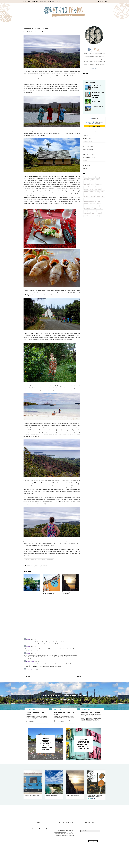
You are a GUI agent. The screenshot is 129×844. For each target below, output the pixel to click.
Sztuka (100, 208)
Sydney (95, 208)
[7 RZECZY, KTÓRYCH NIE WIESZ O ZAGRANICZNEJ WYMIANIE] (45, 759)
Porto (96, 198)
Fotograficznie (87, 152)
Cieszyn (92, 181)
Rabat (99, 201)
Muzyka (98, 194)
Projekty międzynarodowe (90, 201)
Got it (96, 841)
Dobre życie (86, 143)
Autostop (85, 135)
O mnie (28, 1)
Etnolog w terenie (88, 146)
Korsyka (86, 189)
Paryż (103, 196)
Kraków (91, 189)
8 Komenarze (44, 31)
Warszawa (100, 210)
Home (23, 1)
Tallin (85, 210)
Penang (86, 198)
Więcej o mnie (94, 68)
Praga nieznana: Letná (97, 106)
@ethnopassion (64, 813)
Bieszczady (86, 179)
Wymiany (99, 213)
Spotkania (86, 206)
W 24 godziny (86, 165)
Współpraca (43, 1)
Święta (97, 215)
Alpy (89, 177)
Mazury (102, 191)
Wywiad (86, 215)
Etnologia (27, 559)
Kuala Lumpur (98, 189)
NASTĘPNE (78, 676)
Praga (101, 198)
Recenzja (85, 160)
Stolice (92, 206)
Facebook (36, 565)
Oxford (98, 196)
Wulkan (93, 213)
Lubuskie (97, 191)
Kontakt (58, 1)
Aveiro (93, 177)
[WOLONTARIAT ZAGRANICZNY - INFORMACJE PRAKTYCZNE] (83, 759)
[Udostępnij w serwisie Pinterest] (39, 31)
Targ (90, 210)
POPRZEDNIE (27, 676)
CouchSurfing (87, 138)
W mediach (51, 1)
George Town (99, 184)
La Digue (86, 191)
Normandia (86, 196)
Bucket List (35, 1)
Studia (97, 206)
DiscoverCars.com (90, 122)
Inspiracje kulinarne (88, 154)
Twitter (28, 565)
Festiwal (92, 184)
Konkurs (97, 186)
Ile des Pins (33, 559)
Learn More (91, 841)
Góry (85, 186)
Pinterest (45, 565)
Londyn (91, 191)
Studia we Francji (87, 162)
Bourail (98, 179)
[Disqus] (52, 618)
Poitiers (91, 198)
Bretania (86, 181)
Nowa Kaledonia (41, 559)
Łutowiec (92, 215)
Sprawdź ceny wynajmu (94, 126)
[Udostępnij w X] (35, 31)
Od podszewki (50, 559)
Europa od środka (88, 149)
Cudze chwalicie (87, 141)
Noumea (93, 196)
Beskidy (98, 177)
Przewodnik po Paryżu (89, 157)
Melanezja (86, 194)
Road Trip (99, 203)
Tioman (94, 210)
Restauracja (92, 203)
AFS (85, 177)
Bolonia (93, 179)
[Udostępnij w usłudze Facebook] (37, 31)
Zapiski (85, 168)
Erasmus (97, 181)
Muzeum (92, 194)
